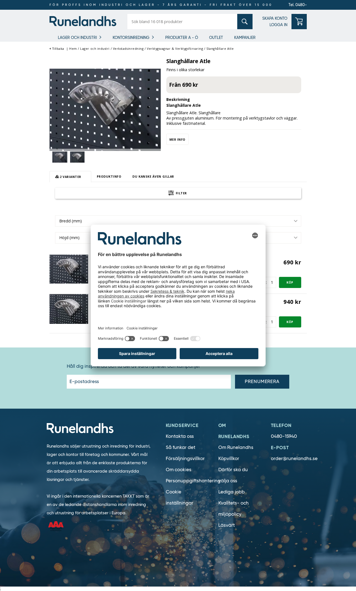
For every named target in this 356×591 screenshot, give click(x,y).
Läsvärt (226, 525)
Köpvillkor (228, 458)
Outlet (216, 37)
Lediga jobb (231, 492)
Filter (181, 193)
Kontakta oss (180, 436)
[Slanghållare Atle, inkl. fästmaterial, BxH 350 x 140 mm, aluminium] (69, 308)
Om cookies (178, 470)
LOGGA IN (278, 24)
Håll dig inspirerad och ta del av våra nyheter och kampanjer (133, 366)
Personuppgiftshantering (193, 481)
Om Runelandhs (235, 447)
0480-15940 (284, 436)
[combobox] (178, 221)
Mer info (177, 139)
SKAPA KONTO (274, 18)
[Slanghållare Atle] (105, 109)
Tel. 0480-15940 (297, 6)
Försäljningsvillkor (185, 458)
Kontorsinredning (131, 37)
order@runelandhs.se (294, 458)
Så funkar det (180, 447)
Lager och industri (77, 37)
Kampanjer (245, 37)
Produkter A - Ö (181, 37)
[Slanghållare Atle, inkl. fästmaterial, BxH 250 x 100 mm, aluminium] (69, 268)
